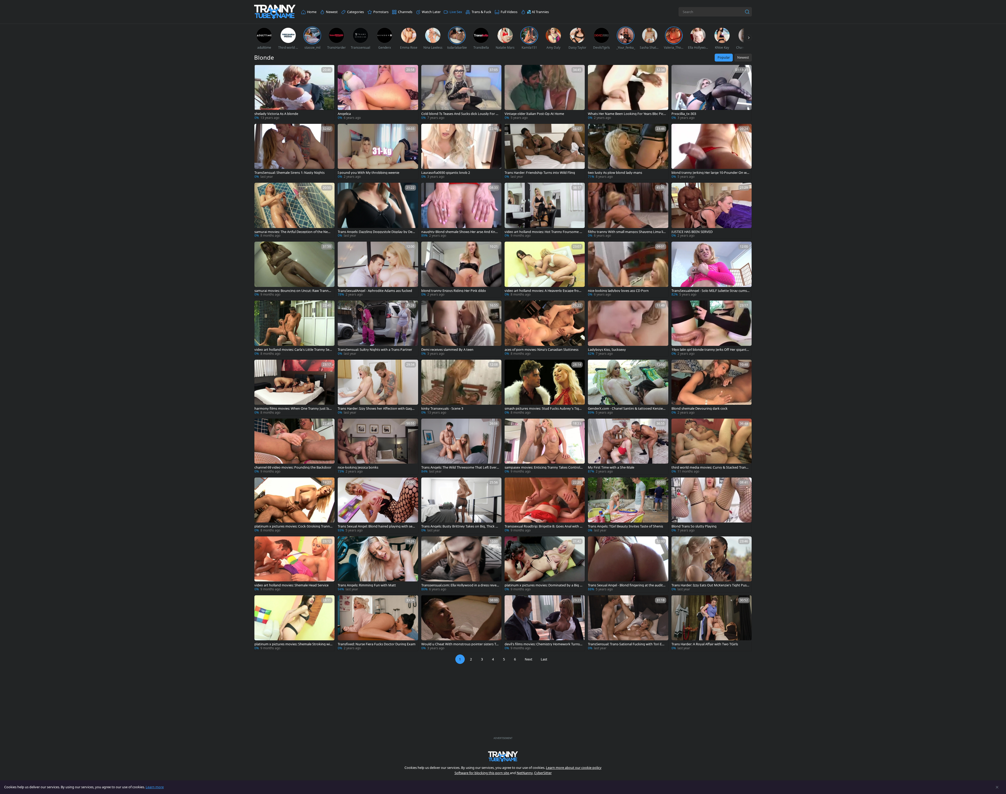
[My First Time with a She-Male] (628, 446)
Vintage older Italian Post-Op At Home (534, 113)
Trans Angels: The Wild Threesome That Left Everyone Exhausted (459, 467)
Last (544, 659)
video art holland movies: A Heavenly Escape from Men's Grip (543, 290)
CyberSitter (543, 772)
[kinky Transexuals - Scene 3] (461, 387)
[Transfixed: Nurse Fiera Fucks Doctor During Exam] (378, 623)
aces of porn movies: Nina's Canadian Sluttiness (541, 349)
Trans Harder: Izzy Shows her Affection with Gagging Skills (376, 408)
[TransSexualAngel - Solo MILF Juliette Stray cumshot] (711, 269)
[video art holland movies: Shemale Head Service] (294, 564)
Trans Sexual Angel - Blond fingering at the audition (627, 585)
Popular (724, 57)
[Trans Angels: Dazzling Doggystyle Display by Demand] (378, 210)
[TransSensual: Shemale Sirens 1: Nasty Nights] (294, 152)
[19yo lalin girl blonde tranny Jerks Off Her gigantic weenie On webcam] (711, 328)
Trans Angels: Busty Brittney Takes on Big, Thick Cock (459, 526)
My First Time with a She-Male (611, 467)
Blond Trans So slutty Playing (694, 526)
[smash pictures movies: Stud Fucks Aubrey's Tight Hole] (545, 387)
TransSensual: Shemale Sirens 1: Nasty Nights (289, 172)
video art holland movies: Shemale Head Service (291, 585)
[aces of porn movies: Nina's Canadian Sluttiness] (545, 328)
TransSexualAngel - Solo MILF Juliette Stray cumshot (710, 290)
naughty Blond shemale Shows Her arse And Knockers (460, 232)
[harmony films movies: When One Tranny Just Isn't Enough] (294, 387)
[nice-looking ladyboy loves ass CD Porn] (628, 269)
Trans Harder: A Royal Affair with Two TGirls (704, 644)
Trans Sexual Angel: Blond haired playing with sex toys (376, 526)
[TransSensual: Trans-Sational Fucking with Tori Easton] (628, 623)
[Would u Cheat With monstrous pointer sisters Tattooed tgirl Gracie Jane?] (461, 623)
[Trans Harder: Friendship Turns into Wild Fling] (545, 152)
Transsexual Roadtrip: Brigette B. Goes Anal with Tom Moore (543, 526)
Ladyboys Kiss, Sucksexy (607, 349)
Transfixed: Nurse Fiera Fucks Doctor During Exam (376, 644)
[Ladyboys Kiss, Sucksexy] (628, 328)
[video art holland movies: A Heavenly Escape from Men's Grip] (545, 269)
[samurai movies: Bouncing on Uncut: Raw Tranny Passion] (294, 269)
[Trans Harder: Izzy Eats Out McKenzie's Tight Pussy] (711, 564)
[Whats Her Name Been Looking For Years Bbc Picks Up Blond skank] (628, 93)
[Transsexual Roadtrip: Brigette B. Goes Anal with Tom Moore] (545, 505)
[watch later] (260, 71)
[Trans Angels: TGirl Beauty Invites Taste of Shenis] (628, 505)
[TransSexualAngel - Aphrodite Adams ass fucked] (378, 269)
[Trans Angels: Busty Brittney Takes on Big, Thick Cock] (461, 505)
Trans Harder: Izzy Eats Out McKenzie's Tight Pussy (709, 585)
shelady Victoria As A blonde (276, 113)
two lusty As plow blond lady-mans (615, 172)
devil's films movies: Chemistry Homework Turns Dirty (542, 644)
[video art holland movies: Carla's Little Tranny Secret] (294, 328)
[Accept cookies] (997, 787)
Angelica (344, 113)
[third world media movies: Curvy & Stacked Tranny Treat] (711, 446)
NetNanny (525, 772)
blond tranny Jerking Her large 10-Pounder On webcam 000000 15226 (709, 172)
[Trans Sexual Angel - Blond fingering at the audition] (628, 564)
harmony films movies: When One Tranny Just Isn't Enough (291, 408)
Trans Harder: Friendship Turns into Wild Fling (540, 172)
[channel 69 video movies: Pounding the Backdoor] (294, 446)
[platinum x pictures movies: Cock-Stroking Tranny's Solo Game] (294, 505)
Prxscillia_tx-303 (683, 113)
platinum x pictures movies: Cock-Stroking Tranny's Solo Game (292, 526)
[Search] (747, 11)
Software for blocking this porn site (482, 772)
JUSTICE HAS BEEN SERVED (692, 232)
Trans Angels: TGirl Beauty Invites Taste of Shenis (625, 526)
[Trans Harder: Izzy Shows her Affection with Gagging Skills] (378, 387)
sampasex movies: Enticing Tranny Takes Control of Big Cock (542, 467)
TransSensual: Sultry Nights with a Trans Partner (375, 349)
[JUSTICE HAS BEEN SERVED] (711, 210)
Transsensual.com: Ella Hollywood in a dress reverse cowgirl (460, 585)
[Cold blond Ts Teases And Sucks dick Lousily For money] (461, 93)
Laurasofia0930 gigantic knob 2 (445, 172)
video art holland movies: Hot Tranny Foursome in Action (543, 232)
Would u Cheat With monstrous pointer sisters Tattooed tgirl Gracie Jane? (460, 644)
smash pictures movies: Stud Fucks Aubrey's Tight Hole (543, 408)
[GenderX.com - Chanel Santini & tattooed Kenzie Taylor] (628, 387)
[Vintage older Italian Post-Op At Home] (545, 93)
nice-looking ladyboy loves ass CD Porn (618, 290)
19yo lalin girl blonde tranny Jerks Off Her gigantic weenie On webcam (710, 349)
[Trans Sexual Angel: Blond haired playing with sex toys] (378, 505)
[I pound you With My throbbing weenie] (378, 152)
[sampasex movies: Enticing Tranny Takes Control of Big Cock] (545, 446)
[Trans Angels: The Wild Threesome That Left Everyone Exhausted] (461, 446)
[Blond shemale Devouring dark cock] (711, 387)
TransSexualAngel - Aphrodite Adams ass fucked (375, 290)
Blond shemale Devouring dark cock (699, 408)
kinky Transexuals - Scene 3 (442, 408)
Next (528, 659)
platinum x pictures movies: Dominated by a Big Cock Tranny (543, 585)
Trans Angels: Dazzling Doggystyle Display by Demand (376, 232)
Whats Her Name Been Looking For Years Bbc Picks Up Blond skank (626, 113)
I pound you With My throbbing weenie (368, 172)
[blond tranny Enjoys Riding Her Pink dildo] (461, 269)
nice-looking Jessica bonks (358, 467)
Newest (743, 57)
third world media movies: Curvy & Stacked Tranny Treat (709, 467)
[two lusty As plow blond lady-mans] (628, 152)
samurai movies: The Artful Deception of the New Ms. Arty (292, 232)
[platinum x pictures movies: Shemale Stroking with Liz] (294, 623)
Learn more (155, 787)
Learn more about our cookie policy (574, 767)
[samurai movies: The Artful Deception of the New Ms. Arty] (294, 210)
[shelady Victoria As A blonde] (294, 93)
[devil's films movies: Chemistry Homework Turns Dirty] (545, 623)
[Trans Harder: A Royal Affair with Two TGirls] (711, 623)
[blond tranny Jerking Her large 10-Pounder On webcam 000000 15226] (711, 152)
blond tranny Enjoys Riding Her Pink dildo (453, 290)
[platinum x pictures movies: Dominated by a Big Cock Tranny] (545, 564)
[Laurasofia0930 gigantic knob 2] (461, 152)
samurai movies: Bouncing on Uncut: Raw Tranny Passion (292, 290)
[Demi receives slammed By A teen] (461, 328)
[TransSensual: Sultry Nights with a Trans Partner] (378, 328)
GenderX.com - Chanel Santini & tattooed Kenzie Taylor (626, 408)
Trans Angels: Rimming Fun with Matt (367, 585)
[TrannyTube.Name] (275, 12)
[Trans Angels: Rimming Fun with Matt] (378, 564)
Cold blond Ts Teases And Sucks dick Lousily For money (460, 113)
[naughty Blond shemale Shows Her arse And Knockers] (461, 210)
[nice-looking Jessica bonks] (378, 446)
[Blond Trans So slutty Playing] (711, 505)
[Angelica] (378, 93)
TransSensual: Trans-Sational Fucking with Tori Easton (626, 644)
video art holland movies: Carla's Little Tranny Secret (293, 349)
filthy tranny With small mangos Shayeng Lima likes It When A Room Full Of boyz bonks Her (626, 232)
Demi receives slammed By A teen (447, 349)
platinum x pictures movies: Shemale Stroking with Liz (292, 644)
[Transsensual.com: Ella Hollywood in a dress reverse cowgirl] (461, 564)
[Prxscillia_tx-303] (711, 93)
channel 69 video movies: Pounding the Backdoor (292, 467)
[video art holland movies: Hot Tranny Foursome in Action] (545, 210)
